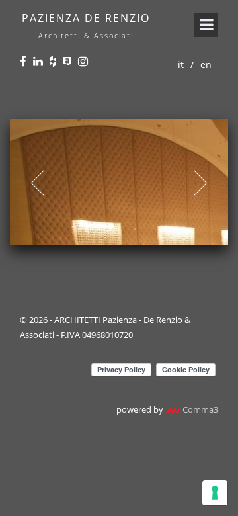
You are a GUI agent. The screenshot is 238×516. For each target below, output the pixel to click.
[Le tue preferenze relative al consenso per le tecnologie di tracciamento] (214, 492)
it (181, 64)
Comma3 (199, 409)
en (206, 64)
